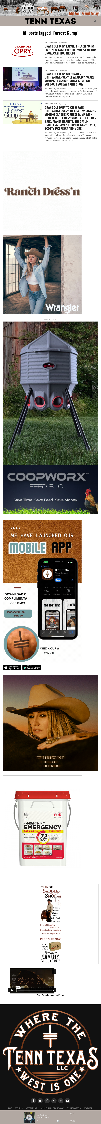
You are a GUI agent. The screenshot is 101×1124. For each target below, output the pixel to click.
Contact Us (88, 1108)
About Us (19, 1108)
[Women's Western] (42, 313)
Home (10, 1108)
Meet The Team (31, 1108)
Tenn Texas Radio (74, 1108)
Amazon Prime (57, 995)
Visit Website (43, 995)
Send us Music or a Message (52, 1108)
